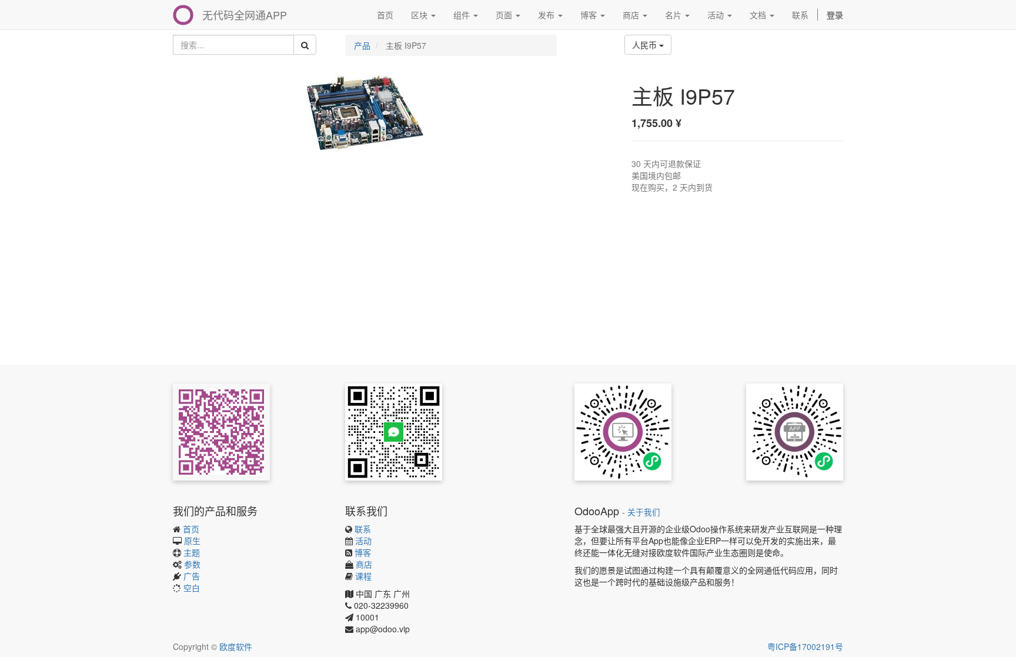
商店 (364, 564)
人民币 (645, 45)
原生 (192, 540)
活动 (363, 540)
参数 (192, 564)
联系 (363, 529)
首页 (191, 529)
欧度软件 (235, 646)
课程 (363, 576)
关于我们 (643, 512)
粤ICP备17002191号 (805, 646)
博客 (363, 552)
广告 (191, 576)
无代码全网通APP (244, 14)
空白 (191, 587)
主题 (191, 552)
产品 (362, 45)
